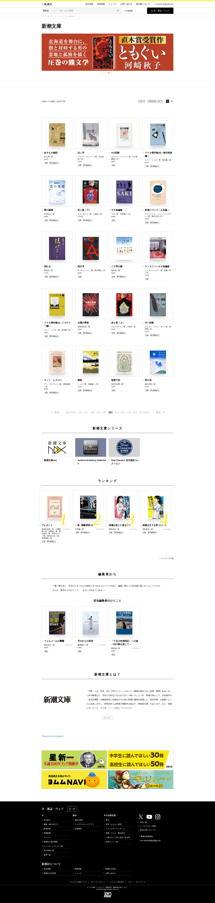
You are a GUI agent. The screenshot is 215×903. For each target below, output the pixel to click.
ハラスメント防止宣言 (116, 882)
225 (135, 412)
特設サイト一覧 (112, 842)
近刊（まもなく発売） (114, 824)
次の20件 (144, 412)
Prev (43, 52)
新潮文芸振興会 (147, 836)
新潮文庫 (47, 829)
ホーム (44, 16)
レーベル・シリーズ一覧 (59, 16)
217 (86, 412)
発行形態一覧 (49, 850)
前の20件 (71, 412)
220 (104, 412)
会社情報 (89, 4)
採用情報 (101, 4)
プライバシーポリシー (97, 882)
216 (80, 412)
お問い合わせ (126, 4)
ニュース (113, 4)
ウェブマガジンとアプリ (84, 824)
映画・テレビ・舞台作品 (115, 833)
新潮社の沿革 (110, 869)
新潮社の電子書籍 (51, 842)
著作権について (143, 4)
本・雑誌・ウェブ (162, 11)
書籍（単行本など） (51, 824)
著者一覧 (47, 855)
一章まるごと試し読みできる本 (118, 837)
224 (129, 412)
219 (98, 412)
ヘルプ (130, 882)
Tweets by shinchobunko (52, 736)
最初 (56, 412)
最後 (158, 412)
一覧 (73, 809)
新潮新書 (47, 833)
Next (171, 52)
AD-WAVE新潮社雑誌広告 (151, 841)
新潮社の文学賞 (50, 873)
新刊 (107, 820)
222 (117, 412)
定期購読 (78, 829)
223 (123, 412)
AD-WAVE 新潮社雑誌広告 (164, 4)
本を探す (47, 820)
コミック (47, 837)
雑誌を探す (79, 820)
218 (92, 412)
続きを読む (107, 718)
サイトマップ (140, 882)
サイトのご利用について (78, 882)
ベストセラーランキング (115, 829)
